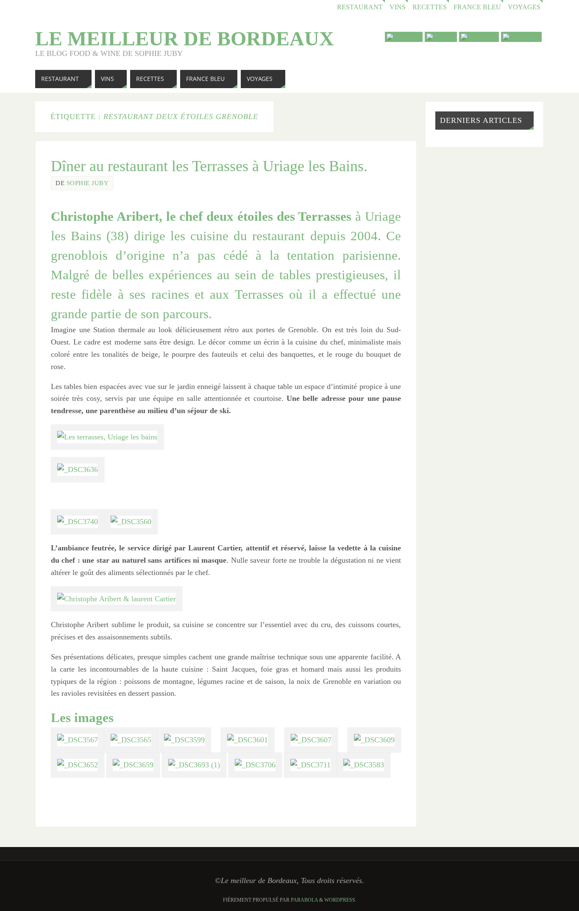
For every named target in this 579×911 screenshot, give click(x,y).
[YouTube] (404, 37)
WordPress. (340, 900)
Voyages (524, 7)
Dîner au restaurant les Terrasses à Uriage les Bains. (209, 166)
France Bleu (477, 7)
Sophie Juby (88, 182)
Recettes (429, 7)
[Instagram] (521, 37)
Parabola (304, 900)
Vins (398, 7)
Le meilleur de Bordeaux (184, 38)
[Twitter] (441, 37)
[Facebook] (479, 37)
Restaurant (360, 7)
